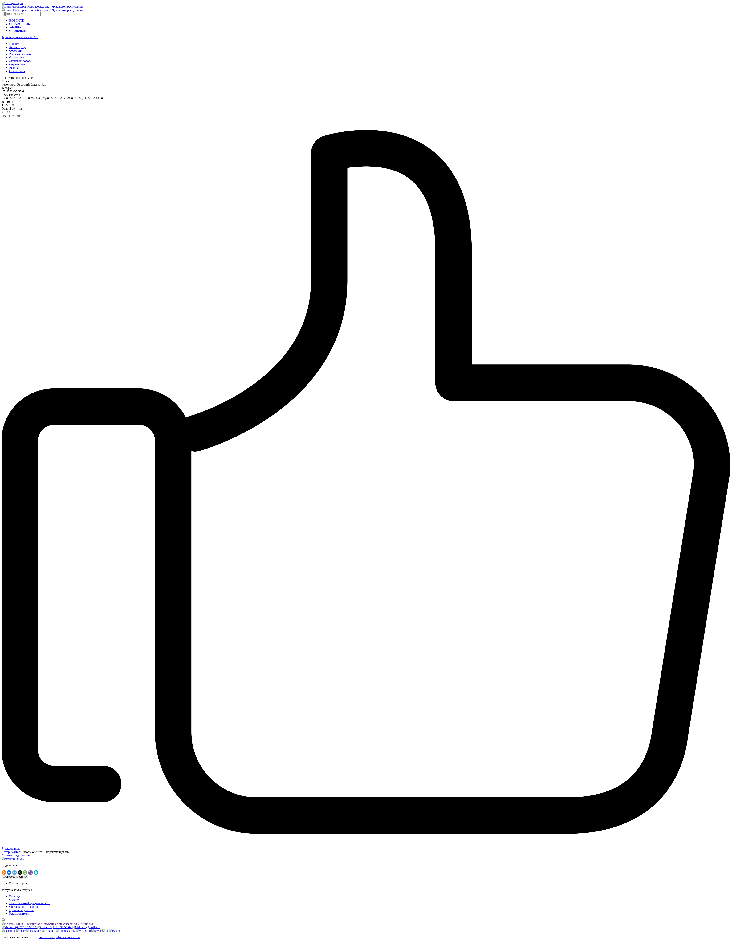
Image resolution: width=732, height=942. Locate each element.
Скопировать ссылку (15, 876)
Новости (14, 43)
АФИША (15, 27)
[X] (20, 872)
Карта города (17, 47)
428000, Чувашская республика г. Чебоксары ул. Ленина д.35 (54, 923)
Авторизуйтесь (12, 852)
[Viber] (30, 872)
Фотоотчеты (17, 57)
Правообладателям (21, 910)
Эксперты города (20, 60)
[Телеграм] (49, 930)
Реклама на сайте (20, 54)
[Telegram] (14, 872)
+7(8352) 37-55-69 (59, 927)
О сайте (14, 899)
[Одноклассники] (4, 872)
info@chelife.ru (90, 927)
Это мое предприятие (16, 855)
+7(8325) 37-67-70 (24, 927)
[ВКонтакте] (9, 872)
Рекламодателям (19, 913)
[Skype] (36, 872)
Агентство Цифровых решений (59, 937)
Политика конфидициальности (29, 903)
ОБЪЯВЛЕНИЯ (19, 30)
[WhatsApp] (25, 872)
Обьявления (17, 71)
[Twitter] (114, 930)
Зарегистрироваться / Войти (20, 37)
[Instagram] (34, 930)
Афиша (13, 67)
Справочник (17, 64)
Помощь (14, 896)
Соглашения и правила (24, 906)
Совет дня (15, 50)
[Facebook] (9, 930)
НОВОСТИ (16, 20)
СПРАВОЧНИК (19, 24)
